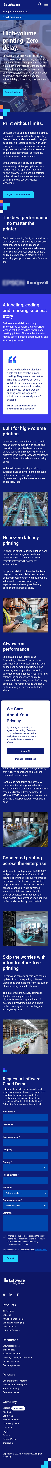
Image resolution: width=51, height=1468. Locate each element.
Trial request (9, 1349)
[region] (25, 734)
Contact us (8, 1415)
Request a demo (13, 92)
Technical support (11, 1353)
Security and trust (11, 1419)
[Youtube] (4, 1294)
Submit (10, 1258)
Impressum (8, 1443)
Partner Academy (11, 1388)
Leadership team (11, 1423)
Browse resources (11, 1346)
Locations (7, 1427)
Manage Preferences (25, 759)
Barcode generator (11, 1365)
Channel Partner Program (15, 1380)
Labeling (7, 1315)
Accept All (25, 751)
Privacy (6, 1435)
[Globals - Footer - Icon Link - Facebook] (17, 1294)
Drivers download (11, 1361)
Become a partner (11, 1392)
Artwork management (13, 1319)
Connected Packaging (13, 1322)
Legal (5, 1431)
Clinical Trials (9, 1326)
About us (7, 1412)
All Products (8, 1311)
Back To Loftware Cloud (15, 17)
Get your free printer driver (18, 194)
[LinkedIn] (11, 1294)
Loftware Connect (11, 1330)
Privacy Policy (41, 1250)
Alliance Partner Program (15, 1384)
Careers (6, 1408)
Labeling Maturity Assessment (17, 1357)
